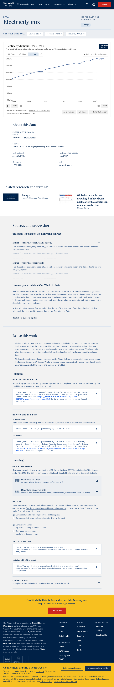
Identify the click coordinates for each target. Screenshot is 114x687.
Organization (82, 632)
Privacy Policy (46, 681)
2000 (14, 106)
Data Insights (64, 636)
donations (40, 671)
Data (40, 4)
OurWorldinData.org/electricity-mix (18, 113)
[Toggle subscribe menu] (93, 4)
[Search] (87, 4)
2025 (105, 106)
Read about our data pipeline (25, 318)
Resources (58, 4)
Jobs (79, 645)
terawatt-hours (30, 138)
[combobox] (87, 4)
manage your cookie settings (65, 681)
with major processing (35, 147)
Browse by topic (27, 4)
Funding (80, 636)
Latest (47, 4)
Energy (86, 25)
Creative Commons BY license (31, 362)
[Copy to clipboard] (93, 393)
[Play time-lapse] (8, 106)
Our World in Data (8, 4)
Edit (96, 54)
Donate (104, 4)
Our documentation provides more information (46, 508)
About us (81, 627)
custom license (9, 643)
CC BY (33, 113)
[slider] (21, 106)
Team (79, 641)
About (70, 4)
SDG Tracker (64, 651)
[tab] (11, 54)
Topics (61, 627)
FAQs (42, 649)
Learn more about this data (39, 111)
